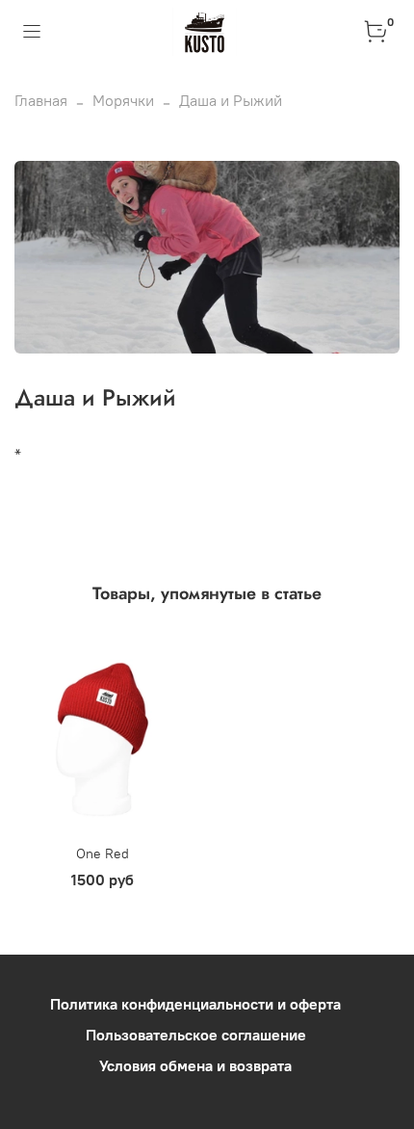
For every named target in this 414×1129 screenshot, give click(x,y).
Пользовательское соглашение (196, 1034)
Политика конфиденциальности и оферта (195, 1003)
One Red (102, 853)
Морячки (123, 100)
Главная (40, 100)
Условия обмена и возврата (195, 1065)
